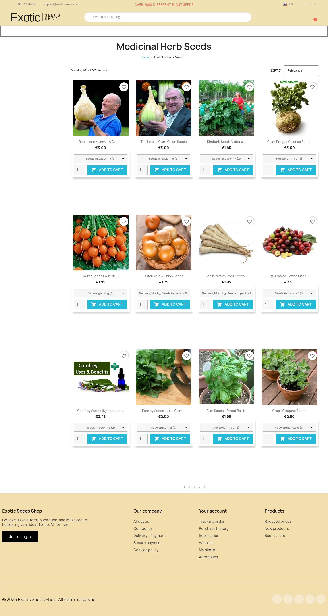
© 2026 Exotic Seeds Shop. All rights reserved (49, 599)
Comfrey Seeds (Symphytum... (100, 411)
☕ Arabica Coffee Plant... (289, 276)
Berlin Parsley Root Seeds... (226, 276)
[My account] (298, 18)
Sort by (276, 70)
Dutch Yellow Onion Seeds (163, 276)
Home (145, 57)
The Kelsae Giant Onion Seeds (164, 142)
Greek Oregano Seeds (289, 411)
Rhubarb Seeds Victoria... (226, 142)
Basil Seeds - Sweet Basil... (226, 411)
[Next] (317, 487)
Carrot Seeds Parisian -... (101, 276)
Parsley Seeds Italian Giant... (163, 411)
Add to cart (107, 170)
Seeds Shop (53, 17)
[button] (313, 17)
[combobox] (167, 17)
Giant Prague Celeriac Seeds (289, 142)
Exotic (25, 17)
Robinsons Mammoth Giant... (100, 142)
